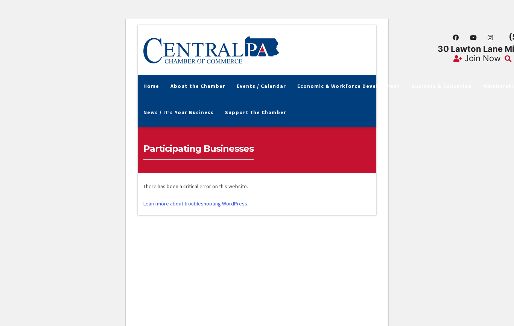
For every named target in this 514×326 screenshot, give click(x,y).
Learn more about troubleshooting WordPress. (195, 203)
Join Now (481, 58)
